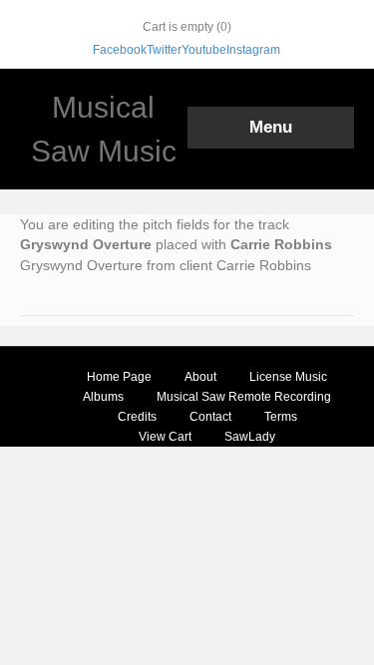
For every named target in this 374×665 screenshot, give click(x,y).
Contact (210, 417)
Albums (103, 397)
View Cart (165, 437)
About (200, 377)
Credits (137, 417)
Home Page (119, 377)
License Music (288, 377)
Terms (280, 417)
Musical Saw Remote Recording (244, 397)
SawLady (249, 437)
